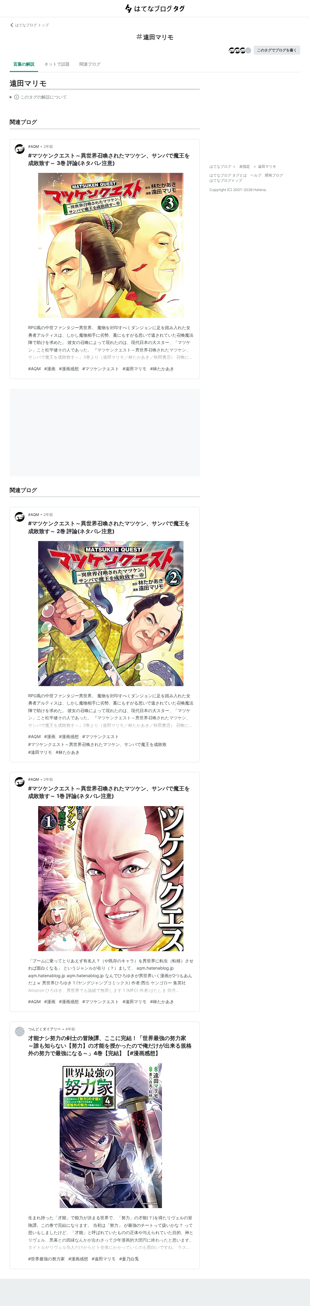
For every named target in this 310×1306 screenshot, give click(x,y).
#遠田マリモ (135, 368)
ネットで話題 (57, 63)
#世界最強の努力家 (46, 1258)
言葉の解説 (24, 63)
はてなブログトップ (225, 180)
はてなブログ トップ (32, 25)
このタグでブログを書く (277, 50)
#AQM (33, 146)
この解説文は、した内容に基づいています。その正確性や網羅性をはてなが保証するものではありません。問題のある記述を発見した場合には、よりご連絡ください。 (38, 98)
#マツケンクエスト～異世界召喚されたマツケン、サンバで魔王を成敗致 (97, 744)
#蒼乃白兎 (129, 1258)
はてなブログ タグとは (228, 175)
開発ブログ (274, 175)
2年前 (48, 146)
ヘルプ (255, 175)
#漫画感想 (69, 368)
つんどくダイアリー (44, 1029)
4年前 (70, 1029)
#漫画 (49, 368)
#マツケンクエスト (100, 368)
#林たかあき (162, 368)
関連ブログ (90, 63)
